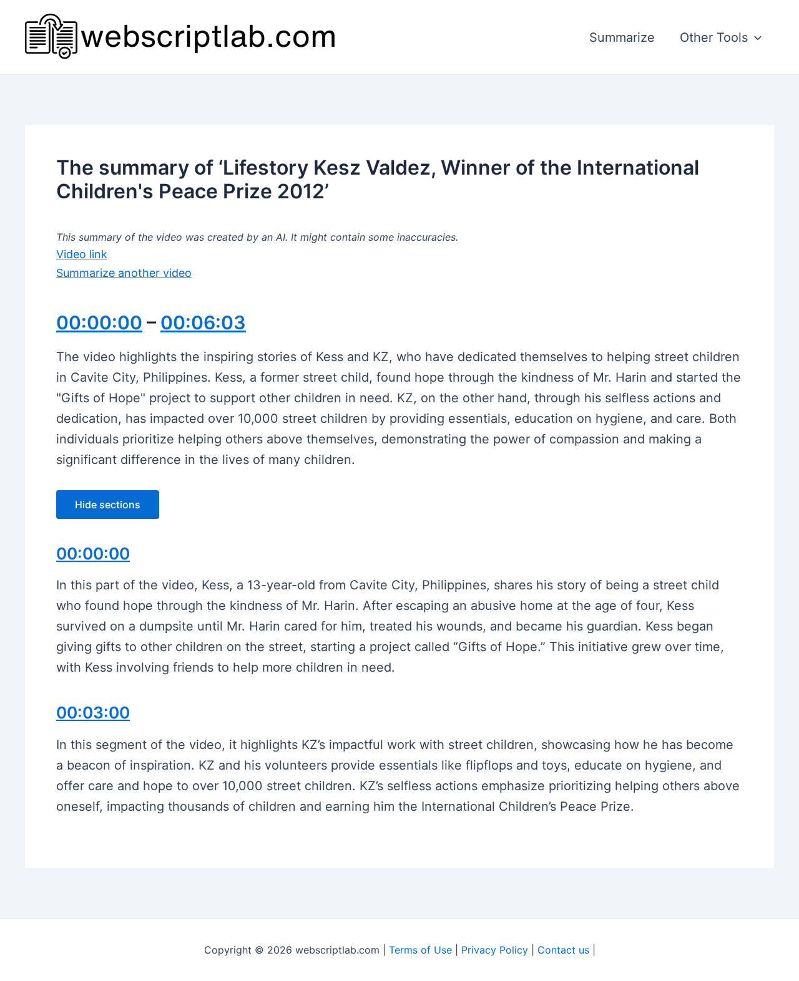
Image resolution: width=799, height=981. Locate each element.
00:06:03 (203, 322)
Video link (81, 254)
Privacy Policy (494, 950)
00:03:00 (93, 712)
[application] (755, 37)
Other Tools (714, 37)
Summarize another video (124, 272)
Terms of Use (420, 950)
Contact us (563, 950)
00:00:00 (99, 322)
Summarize (622, 37)
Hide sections (107, 504)
